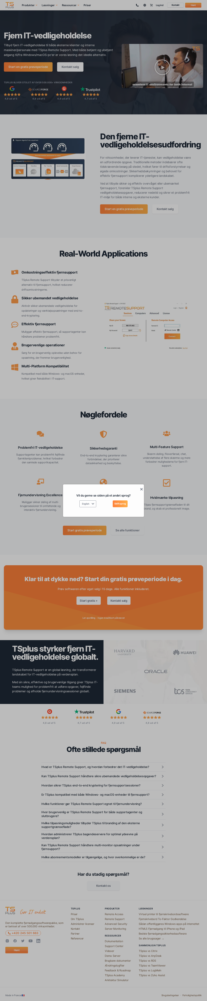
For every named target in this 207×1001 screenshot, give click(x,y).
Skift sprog (120, 503)
